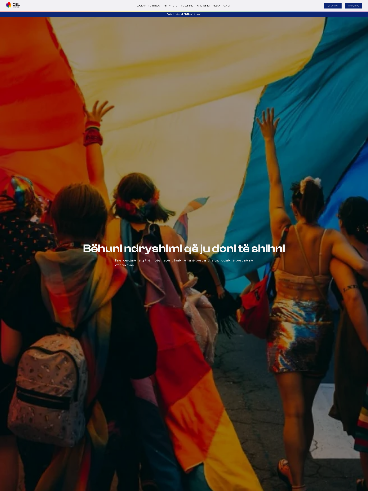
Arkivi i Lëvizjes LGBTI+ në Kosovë (184, 14)
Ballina (141, 5)
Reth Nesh (154, 5)
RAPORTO (353, 5)
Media (216, 5)
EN (229, 5)
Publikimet (188, 5)
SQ (225, 5)
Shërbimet (203, 5)
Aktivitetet (171, 5)
